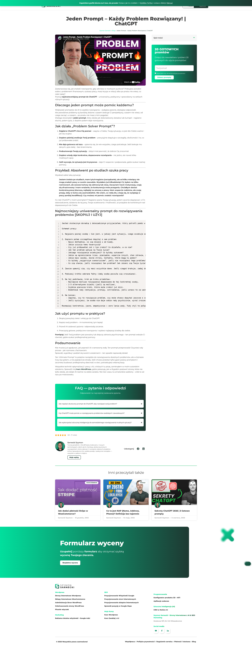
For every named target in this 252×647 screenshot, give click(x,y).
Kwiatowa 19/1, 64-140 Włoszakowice (168, 621)
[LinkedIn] (168, 630)
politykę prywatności (179, 73)
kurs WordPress (83, 369)
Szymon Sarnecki (105, 30)
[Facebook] (162, 630)
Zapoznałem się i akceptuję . (171, 73)
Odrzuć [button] (170, 3)
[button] (138, 449)
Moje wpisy (74, 457)
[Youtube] (156, 630)
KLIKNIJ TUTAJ (146, 3)
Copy (143, 222)
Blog (113, 30)
